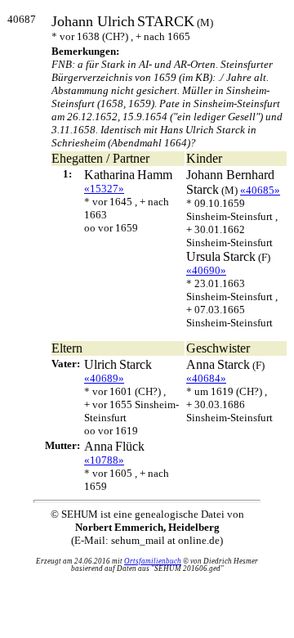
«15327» (104, 188)
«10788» (104, 460)
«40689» (104, 378)
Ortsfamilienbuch (152, 561)
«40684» (206, 378)
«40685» (260, 190)
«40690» (206, 270)
